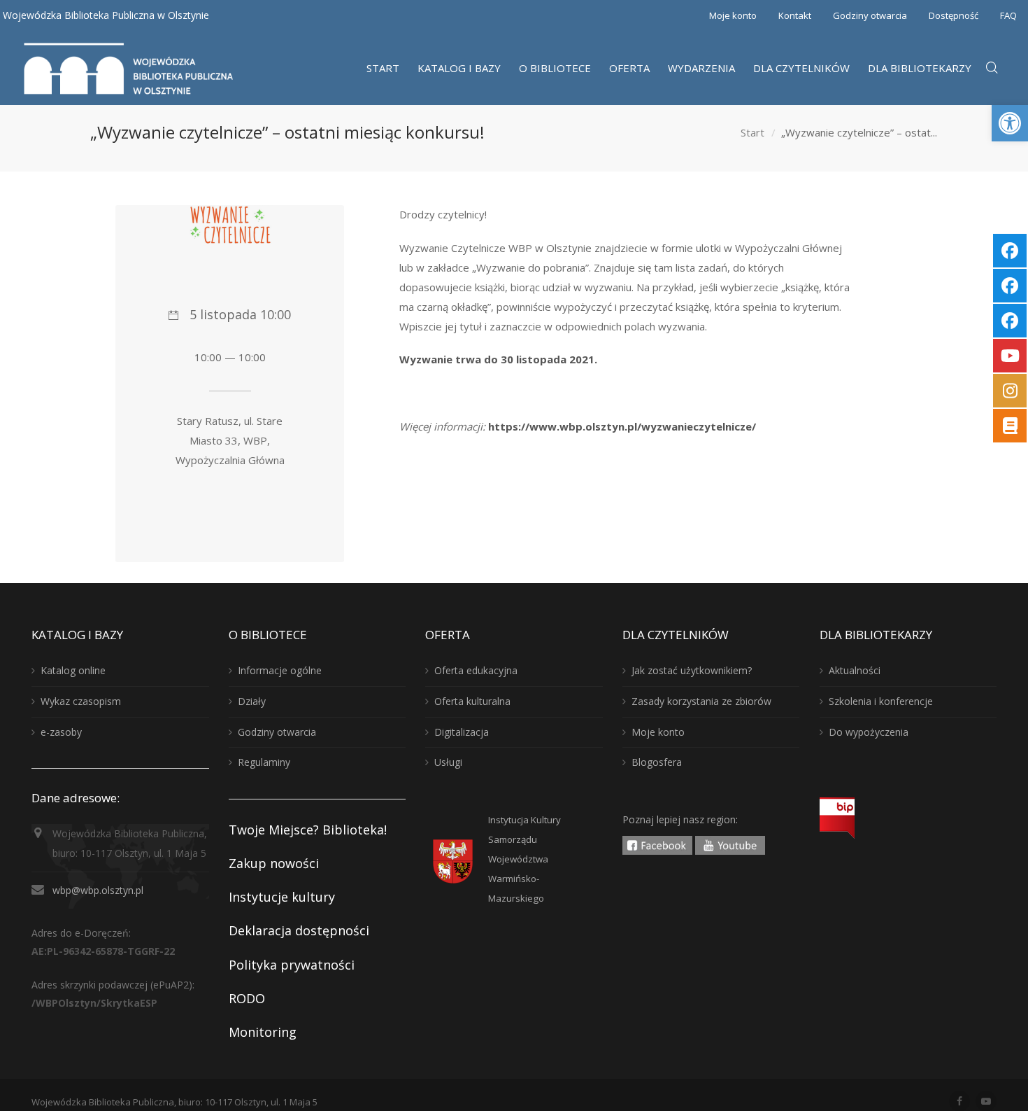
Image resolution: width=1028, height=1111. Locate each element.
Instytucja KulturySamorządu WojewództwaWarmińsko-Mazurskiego (524, 858)
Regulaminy (264, 762)
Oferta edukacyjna (475, 670)
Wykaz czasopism (81, 701)
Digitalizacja (461, 732)
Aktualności (854, 670)
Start (752, 132)
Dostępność (953, 15)
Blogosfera (656, 762)
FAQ (1008, 15)
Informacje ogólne (280, 670)
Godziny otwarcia (870, 15)
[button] (1010, 123)
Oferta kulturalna (472, 701)
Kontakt (794, 15)
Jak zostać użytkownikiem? (691, 670)
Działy (252, 701)
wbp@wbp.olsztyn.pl (97, 890)
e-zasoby (61, 732)
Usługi (448, 762)
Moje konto (733, 15)
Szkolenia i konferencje (881, 701)
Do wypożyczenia (868, 732)
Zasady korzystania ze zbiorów (701, 701)
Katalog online (73, 670)
